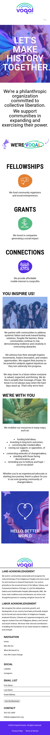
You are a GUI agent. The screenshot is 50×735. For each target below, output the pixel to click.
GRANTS (25, 209)
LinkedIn (7, 669)
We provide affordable (25, 278)
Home (6, 642)
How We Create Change (13, 655)
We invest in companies (25, 235)
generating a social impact (25, 238)
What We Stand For (11, 650)
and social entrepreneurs (25, 195)
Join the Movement (12, 701)
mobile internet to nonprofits (25, 281)
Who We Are (8, 646)
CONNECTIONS (25, 252)
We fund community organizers (25, 192)
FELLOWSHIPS (25, 166)
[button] (44, 19)
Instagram (8, 673)
